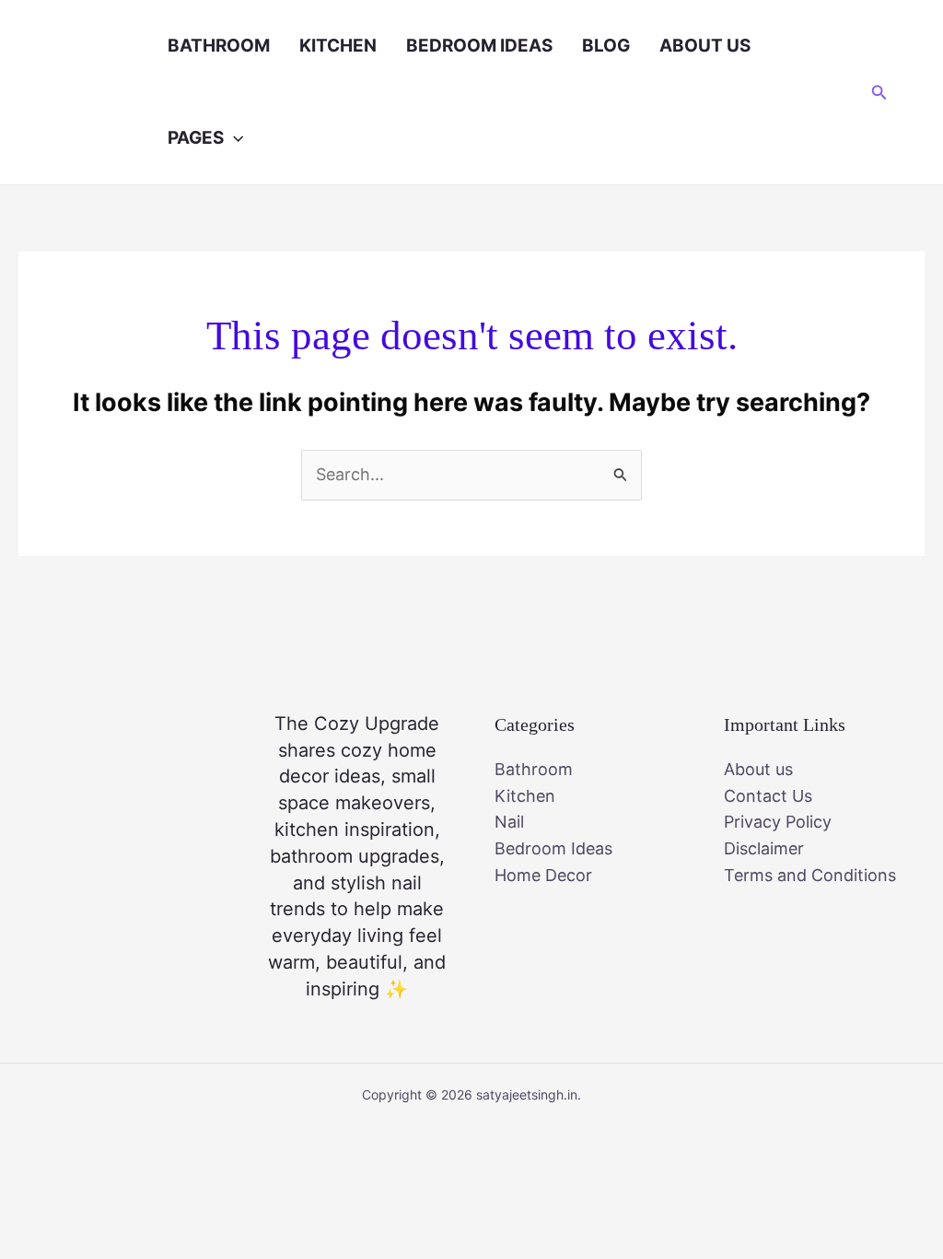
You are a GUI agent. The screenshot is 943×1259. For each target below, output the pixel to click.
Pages (196, 137)
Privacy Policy (778, 821)
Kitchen (338, 45)
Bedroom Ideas (479, 45)
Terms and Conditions (810, 875)
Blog (606, 45)
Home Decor (543, 875)
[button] (233, 138)
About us (705, 45)
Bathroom (219, 45)
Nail (509, 821)
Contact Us (768, 796)
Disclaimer (764, 848)
